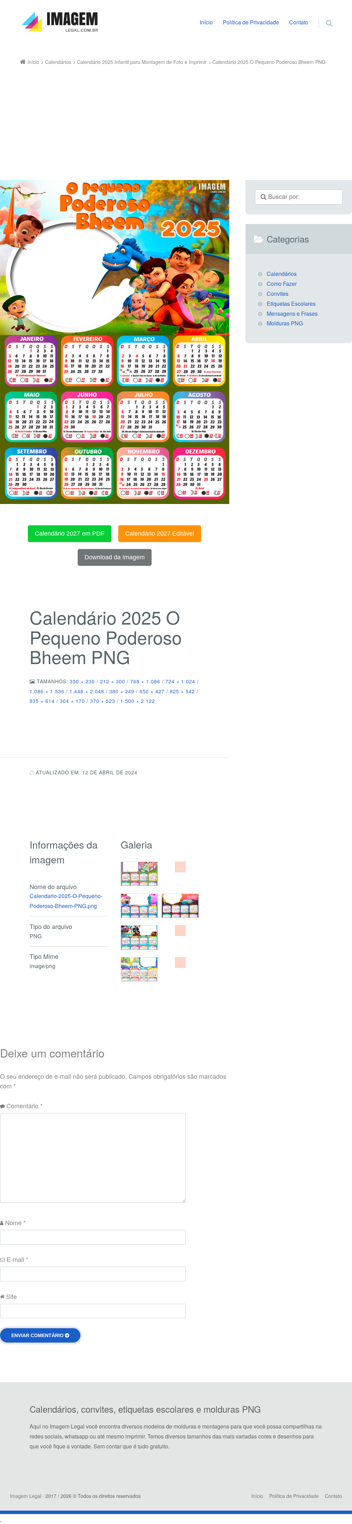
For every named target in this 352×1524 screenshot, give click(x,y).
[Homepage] (59, 22)
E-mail (17, 1259)
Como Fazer (282, 284)
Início (206, 22)
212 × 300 (112, 681)
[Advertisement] (176, 118)
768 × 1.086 (145, 681)
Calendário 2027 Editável (159, 533)
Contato (298, 22)
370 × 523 (102, 700)
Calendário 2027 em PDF (69, 533)
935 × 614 (42, 700)
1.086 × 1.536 (47, 691)
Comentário (25, 1105)
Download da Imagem (115, 557)
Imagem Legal (25, 1495)
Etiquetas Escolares (291, 303)
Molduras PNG (285, 323)
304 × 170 (72, 700)
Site (11, 1296)
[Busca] (322, 16)
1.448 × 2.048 (86, 691)
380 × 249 (121, 691)
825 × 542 (182, 691)
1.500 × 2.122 (137, 700)
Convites (277, 294)
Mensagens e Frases (292, 313)
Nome (15, 1222)
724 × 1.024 (180, 681)
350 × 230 (82, 681)
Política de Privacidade (251, 22)
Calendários (282, 274)
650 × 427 (152, 691)
